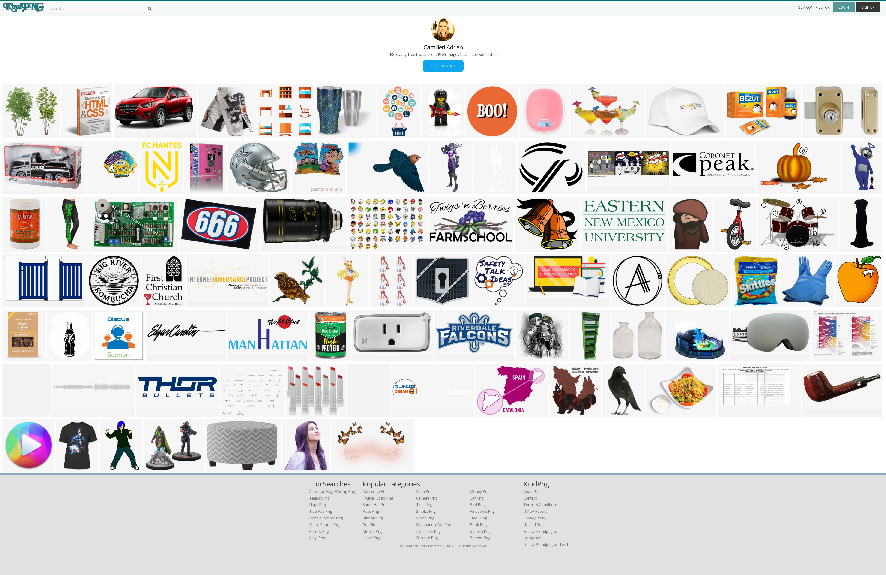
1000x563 (123, 135)
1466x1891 (152, 304)
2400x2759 (57, 358)
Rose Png (371, 511)
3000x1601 (444, 358)
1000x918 (621, 358)
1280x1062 (525, 249)
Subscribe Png (375, 491)
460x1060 (439, 191)
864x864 (101, 358)
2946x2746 (13, 135)
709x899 (482, 191)
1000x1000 (97, 304)
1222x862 (734, 135)
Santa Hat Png (375, 504)
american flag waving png (332, 491)
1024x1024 (58, 249)
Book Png (478, 524)
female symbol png (326, 518)
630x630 (11, 469)
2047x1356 (272, 249)
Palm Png (424, 491)
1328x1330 (146, 414)
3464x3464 (341, 469)
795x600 (766, 249)
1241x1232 (526, 358)
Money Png (480, 491)
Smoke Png (426, 511)
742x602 (674, 304)
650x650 (69, 135)
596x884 (611, 414)
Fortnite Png (427, 537)
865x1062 (66, 469)
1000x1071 (13, 414)
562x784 (676, 249)
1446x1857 (150, 191)
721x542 (483, 414)
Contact (530, 498)
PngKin (369, 524)
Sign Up (868, 7)
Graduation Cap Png (433, 524)
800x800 (422, 304)
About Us (531, 491)
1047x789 (655, 414)
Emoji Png (478, 518)
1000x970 (620, 304)
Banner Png (480, 537)
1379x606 (195, 304)
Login (844, 7)
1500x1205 (325, 135)
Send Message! (443, 66)
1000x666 (811, 414)
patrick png (319, 531)
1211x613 (591, 249)
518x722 (430, 135)
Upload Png (533, 524)
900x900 (236, 191)
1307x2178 (723, 249)
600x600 (192, 191)
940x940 (207, 135)
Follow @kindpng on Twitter (547, 544)
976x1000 (12, 249)
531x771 (109, 469)
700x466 (290, 469)
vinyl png (317, 537)
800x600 (11, 304)
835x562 (187, 249)
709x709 (154, 358)
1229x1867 (388, 135)
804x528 (355, 191)
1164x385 (596, 191)
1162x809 (357, 249)
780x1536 (851, 191)
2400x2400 (528, 191)
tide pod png (320, 511)
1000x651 (812, 135)
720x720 (474, 135)
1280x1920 (657, 135)
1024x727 (579, 135)
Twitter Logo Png (378, 498)
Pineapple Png (482, 511)
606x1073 (379, 304)
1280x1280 (559, 414)
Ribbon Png (373, 518)
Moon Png (425, 518)
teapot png (319, 498)
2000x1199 (13, 191)
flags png (317, 504)
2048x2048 (98, 191)
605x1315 (335, 304)
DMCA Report (535, 511)
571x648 (844, 304)
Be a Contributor (814, 7)
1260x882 (821, 358)
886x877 (279, 304)
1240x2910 (579, 358)
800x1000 (319, 358)
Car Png (477, 498)
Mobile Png (373, 531)
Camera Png (426, 498)
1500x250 (61, 414)
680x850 (789, 304)
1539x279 (681, 191)
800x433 (534, 304)
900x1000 (301, 191)
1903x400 (400, 414)
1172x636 (437, 249)
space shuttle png (325, 524)
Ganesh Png (480, 531)
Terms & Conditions (540, 504)
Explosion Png (428, 531)
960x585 (765, 191)
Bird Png (477, 504)
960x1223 (849, 249)
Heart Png (371, 537)
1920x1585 (231, 414)
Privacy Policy (534, 518)
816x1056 (357, 414)
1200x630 (727, 414)
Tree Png (424, 504)
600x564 (266, 135)
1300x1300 (531, 135)
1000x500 (739, 358)
